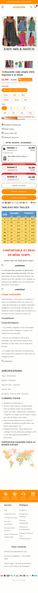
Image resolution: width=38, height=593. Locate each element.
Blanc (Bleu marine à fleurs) (14, 90)
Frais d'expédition (7, 82)
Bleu (23, 95)
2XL (5, 113)
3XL (13, 113)
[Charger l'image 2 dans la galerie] (19, 64)
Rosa (6, 95)
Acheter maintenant (19, 197)
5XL (30, 113)
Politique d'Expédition (23, 522)
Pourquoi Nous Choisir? (9, 529)
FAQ (5, 510)
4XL (22, 113)
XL (25, 108)
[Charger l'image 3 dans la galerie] (28, 64)
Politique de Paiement (23, 515)
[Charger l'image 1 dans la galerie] (9, 64)
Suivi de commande (8, 523)
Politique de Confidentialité (24, 528)
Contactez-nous (10, 514)
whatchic (24, 580)
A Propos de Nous (10, 518)
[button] (19, 149)
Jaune (16, 100)
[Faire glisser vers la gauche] (2, 65)
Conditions (23, 510)
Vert (14, 95)
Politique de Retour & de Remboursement (26, 535)
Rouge (6, 100)
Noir (25, 100)
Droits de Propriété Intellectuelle (11, 535)
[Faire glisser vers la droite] (35, 65)
